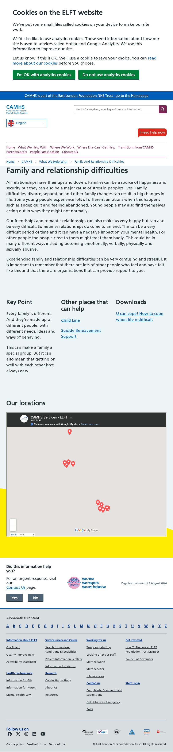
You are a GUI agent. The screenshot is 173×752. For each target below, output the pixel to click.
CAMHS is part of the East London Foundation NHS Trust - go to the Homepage (87, 95)
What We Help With (32, 147)
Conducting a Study (58, 680)
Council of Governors (139, 659)
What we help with (53, 161)
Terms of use (57, 744)
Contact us (93, 683)
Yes (15, 597)
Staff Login (133, 683)
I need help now (152, 132)
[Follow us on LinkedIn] (34, 734)
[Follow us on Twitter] (18, 734)
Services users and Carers (61, 640)
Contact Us (70, 152)
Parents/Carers (16, 152)
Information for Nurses (21, 687)
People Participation (44, 152)
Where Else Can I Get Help (96, 147)
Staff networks (95, 661)
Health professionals (19, 673)
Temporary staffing (98, 647)
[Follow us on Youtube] (43, 734)
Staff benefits (95, 669)
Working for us (96, 640)
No (35, 597)
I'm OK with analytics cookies (44, 74)
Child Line (70, 320)
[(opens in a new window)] (26, 734)
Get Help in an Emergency (103, 702)
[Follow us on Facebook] (10, 734)
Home (10, 147)
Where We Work (62, 147)
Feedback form (36, 744)
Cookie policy (15, 744)
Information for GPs (19, 680)
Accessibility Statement (21, 661)
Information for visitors (60, 666)
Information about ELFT (21, 640)
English (20, 123)
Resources (51, 694)
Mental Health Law (18, 694)
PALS (89, 709)
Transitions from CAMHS (136, 147)
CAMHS (27, 161)
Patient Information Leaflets (63, 659)
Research (51, 673)
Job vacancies (95, 676)
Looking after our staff (101, 654)
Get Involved (134, 640)
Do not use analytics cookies (108, 74)
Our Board (13, 647)
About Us (51, 687)
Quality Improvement (20, 654)
